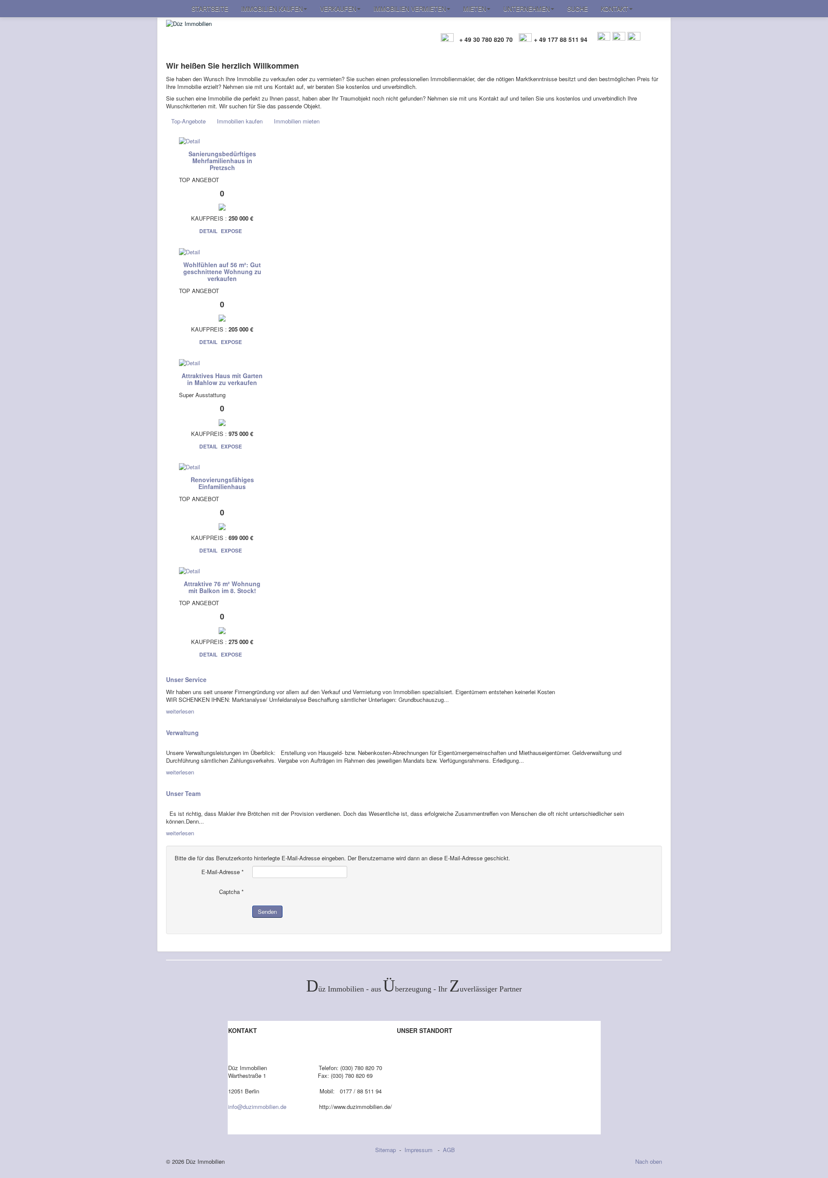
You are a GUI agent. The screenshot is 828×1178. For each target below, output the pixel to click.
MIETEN (474, 8)
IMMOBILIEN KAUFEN (272, 8)
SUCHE (577, 8)
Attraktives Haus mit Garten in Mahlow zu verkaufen (222, 379)
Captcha (231, 892)
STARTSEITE (209, 8)
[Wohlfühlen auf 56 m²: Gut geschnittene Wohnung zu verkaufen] (189, 251)
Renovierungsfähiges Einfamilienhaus (222, 483)
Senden (267, 911)
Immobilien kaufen (240, 121)
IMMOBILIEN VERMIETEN (409, 8)
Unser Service (186, 679)
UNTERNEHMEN (526, 8)
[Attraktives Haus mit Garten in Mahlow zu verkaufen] (189, 362)
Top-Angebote (188, 121)
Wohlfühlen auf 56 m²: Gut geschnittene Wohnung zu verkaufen (222, 271)
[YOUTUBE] (634, 37)
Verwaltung (182, 732)
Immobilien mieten (297, 121)
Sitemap (385, 1150)
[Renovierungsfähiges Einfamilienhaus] (189, 466)
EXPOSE (231, 231)
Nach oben (648, 1161)
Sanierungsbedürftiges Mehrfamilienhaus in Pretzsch (222, 160)
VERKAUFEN (338, 8)
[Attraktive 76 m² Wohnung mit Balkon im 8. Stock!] (189, 570)
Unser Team (183, 793)
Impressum (419, 1150)
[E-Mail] (604, 37)
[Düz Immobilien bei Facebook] (619, 37)
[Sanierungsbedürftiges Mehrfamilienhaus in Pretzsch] (189, 140)
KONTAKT (614, 8)
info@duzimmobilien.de (257, 1106)
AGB (449, 1150)
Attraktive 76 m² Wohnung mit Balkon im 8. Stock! (222, 587)
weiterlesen (180, 711)
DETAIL (208, 231)
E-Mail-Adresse (222, 872)
